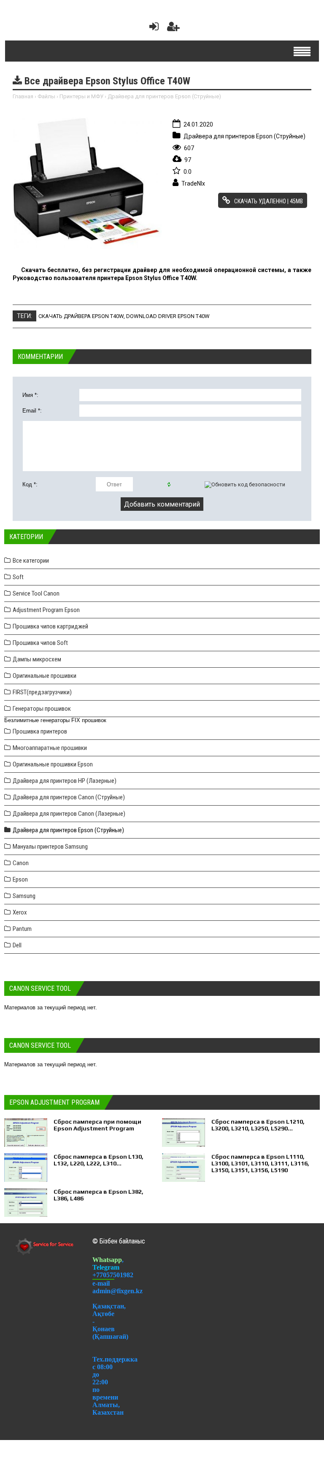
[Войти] (152, 28)
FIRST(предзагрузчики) (42, 692)
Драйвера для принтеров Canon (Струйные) (69, 797)
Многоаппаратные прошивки (50, 748)
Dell (17, 945)
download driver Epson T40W (168, 316)
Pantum (22, 929)
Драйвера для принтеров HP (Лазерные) (64, 781)
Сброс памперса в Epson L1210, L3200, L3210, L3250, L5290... (258, 1125)
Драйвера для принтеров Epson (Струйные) (164, 96)
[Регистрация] (173, 28)
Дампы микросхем (37, 659)
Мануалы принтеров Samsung (50, 846)
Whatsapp (107, 1259)
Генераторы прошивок (42, 708)
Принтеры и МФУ (81, 96)
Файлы (46, 96)
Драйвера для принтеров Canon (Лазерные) (69, 813)
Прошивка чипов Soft (40, 643)
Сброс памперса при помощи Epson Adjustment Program (97, 1125)
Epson (20, 879)
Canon (21, 863)
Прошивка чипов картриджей (50, 626)
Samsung (24, 896)
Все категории (31, 560)
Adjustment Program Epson (46, 610)
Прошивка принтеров (40, 731)
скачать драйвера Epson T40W (81, 316)
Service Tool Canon (36, 593)
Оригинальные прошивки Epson (53, 764)
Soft (18, 577)
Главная (23, 96)
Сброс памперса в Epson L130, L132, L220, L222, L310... (98, 1160)
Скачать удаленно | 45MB (268, 201)
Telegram (105, 1267)
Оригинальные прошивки (44, 676)
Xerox (20, 912)
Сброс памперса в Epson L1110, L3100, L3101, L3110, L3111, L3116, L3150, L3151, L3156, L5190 (260, 1163)
